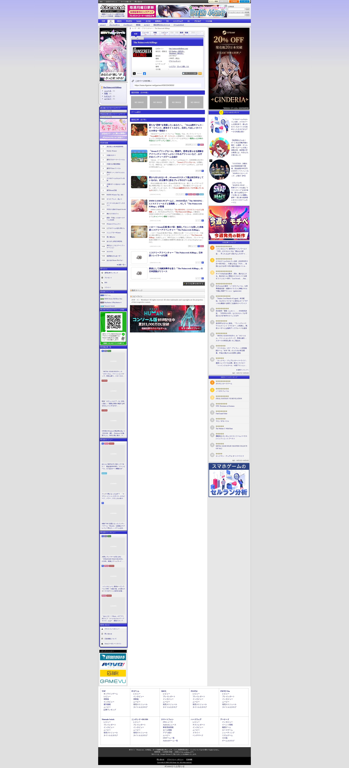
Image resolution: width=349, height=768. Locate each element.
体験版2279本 (120, 16)
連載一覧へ (122, 264)
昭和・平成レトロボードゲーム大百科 (116, 219)
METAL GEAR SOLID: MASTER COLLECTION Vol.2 (231, 447)
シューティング (228, 733)
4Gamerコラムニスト (114, 224)
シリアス (172, 66)
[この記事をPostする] (134, 73)
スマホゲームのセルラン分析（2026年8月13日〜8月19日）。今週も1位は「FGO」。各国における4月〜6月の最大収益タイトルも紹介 (232, 263)
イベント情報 (227, 725)
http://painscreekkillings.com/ (178, 49)
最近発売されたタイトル (162, 25)
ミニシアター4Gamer (114, 232)
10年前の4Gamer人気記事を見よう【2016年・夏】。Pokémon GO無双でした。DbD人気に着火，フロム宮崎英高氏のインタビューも (113, 433)
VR (167, 21)
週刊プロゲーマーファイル (116, 159)
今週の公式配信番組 (113, 164)
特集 (106, 93)
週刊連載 (107, 704)
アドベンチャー (175, 61)
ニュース (107, 91)
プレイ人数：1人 (183, 66)
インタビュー (127, 25)
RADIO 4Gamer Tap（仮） (115, 194)
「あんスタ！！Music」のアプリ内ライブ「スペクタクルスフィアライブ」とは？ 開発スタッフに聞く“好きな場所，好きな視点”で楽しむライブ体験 (113, 618)
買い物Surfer (111, 237)
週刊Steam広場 (112, 190)
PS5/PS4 (129, 21)
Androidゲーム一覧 (170, 741)
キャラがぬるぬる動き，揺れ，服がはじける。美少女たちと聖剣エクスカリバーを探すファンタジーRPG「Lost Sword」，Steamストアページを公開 (231, 276)
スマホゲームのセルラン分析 (116, 179)
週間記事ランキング (111, 272)
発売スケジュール (140, 704)
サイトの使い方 (126, 1)
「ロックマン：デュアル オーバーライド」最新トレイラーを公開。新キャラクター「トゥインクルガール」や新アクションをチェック (231, 363)
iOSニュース (168, 722)
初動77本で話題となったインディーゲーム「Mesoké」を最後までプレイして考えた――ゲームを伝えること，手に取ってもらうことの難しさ (113, 526)
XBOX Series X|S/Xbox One (113, 299)
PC (111, 21)
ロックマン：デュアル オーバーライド (230, 456)
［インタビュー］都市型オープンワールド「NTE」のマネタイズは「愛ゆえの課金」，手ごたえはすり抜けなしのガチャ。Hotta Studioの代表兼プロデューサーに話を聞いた (231, 251)
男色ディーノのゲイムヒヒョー (116, 174)
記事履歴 (234, 1)
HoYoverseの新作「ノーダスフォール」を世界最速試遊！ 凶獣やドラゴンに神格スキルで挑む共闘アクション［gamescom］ (232, 288)
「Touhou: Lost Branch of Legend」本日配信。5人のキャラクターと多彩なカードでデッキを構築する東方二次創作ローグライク (232, 301)
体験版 (138, 25)
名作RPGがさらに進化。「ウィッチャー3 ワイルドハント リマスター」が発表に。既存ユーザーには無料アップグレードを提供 (231, 325)
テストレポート (199, 725)
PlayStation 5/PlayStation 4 (112, 302)
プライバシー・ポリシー (175, 759)
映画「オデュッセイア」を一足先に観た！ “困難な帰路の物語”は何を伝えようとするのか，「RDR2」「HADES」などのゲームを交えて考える (113, 403)
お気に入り (223, 1)
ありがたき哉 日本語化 (114, 241)
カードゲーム (227, 730)
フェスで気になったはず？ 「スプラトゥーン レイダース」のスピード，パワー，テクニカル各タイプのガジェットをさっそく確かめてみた (113, 496)
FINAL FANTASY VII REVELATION (229, 399)
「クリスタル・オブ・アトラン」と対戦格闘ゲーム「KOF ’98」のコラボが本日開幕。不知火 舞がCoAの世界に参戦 (231, 350)
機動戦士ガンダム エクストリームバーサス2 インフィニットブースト (231, 437)
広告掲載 (189, 759)
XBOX (119, 21)
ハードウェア (178, 21)
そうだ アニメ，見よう (114, 199)
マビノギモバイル (222, 421)
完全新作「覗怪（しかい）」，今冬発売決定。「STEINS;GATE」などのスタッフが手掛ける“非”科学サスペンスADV (231, 313)
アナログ (197, 21)
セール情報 (167, 730)
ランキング (244, 1)
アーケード (224, 719)
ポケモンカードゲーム (224, 384)
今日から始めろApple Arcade (116, 209)
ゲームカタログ (179, 25)
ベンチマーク (198, 735)
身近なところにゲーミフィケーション (116, 247)
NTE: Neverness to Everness (225, 406)
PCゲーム (107, 295)
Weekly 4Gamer (112, 151)
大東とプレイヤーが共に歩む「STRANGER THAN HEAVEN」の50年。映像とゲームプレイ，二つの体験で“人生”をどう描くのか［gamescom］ (113, 559)
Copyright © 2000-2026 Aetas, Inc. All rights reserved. (174, 762)
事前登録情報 (168, 727)
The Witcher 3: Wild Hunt (224, 429)
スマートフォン (167, 719)
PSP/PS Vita (225, 691)
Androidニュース (169, 725)
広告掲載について (111, 638)
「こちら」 (186, 752)
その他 (224, 738)
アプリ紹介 (167, 733)
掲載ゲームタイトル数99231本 (113, 14)
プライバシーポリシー (112, 629)
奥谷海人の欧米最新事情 (115, 146)
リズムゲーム (227, 735)
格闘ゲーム (226, 727)
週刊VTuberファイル (114, 168)
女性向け (158, 21)
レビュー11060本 (107, 16)
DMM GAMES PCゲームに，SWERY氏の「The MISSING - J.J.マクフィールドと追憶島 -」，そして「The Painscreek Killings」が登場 (176, 204)
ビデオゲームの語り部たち (116, 228)
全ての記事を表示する (194, 284)
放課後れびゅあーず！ (114, 256)
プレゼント (108, 277)
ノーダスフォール (222, 391)
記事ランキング (110, 710)
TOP (103, 21)
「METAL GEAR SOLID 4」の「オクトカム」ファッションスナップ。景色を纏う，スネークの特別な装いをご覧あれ (113, 374)
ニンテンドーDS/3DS (140, 719)
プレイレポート (114, 25)
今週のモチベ (111, 155)
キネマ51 (110, 251)
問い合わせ (138, 1)
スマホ (148, 21)
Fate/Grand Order (221, 414)
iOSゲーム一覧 (168, 738)
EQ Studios (173, 51)
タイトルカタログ (140, 707)
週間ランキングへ (243, 370)
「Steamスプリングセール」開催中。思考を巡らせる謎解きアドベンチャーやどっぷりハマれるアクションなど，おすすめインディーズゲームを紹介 (176, 154)
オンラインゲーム (111, 694)
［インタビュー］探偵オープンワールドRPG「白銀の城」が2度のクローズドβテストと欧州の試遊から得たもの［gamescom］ (113, 589)
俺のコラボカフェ (113, 213)
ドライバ (108, 287)
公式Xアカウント (111, 1)
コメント (139, 73)
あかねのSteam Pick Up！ (115, 260)
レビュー (103, 25)
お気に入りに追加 (190, 73)
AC (188, 21)
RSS (101, 1)
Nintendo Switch (109, 306)
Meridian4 (172, 53)
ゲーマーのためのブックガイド (116, 204)
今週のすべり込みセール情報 (116, 185)
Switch (138, 21)
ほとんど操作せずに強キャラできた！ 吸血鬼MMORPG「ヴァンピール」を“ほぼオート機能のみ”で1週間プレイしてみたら (113, 466)
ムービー (147, 25)
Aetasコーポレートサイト (113, 643)
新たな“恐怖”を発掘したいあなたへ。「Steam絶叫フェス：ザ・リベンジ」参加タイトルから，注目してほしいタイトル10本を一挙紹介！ (176, 128)
